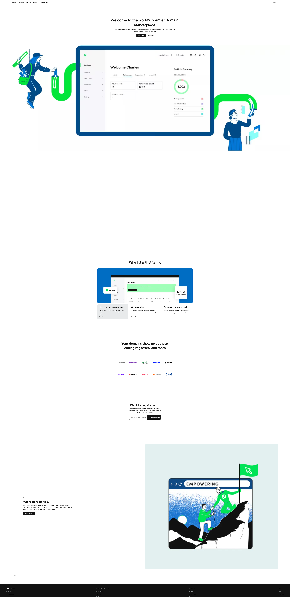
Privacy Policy (281, 594)
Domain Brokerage (10, 594)
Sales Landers (99, 594)
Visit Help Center (193, 594)
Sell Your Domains (9, 591)
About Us (191, 591)
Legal (280, 591)
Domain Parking (99, 591)
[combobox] (138, 417)
